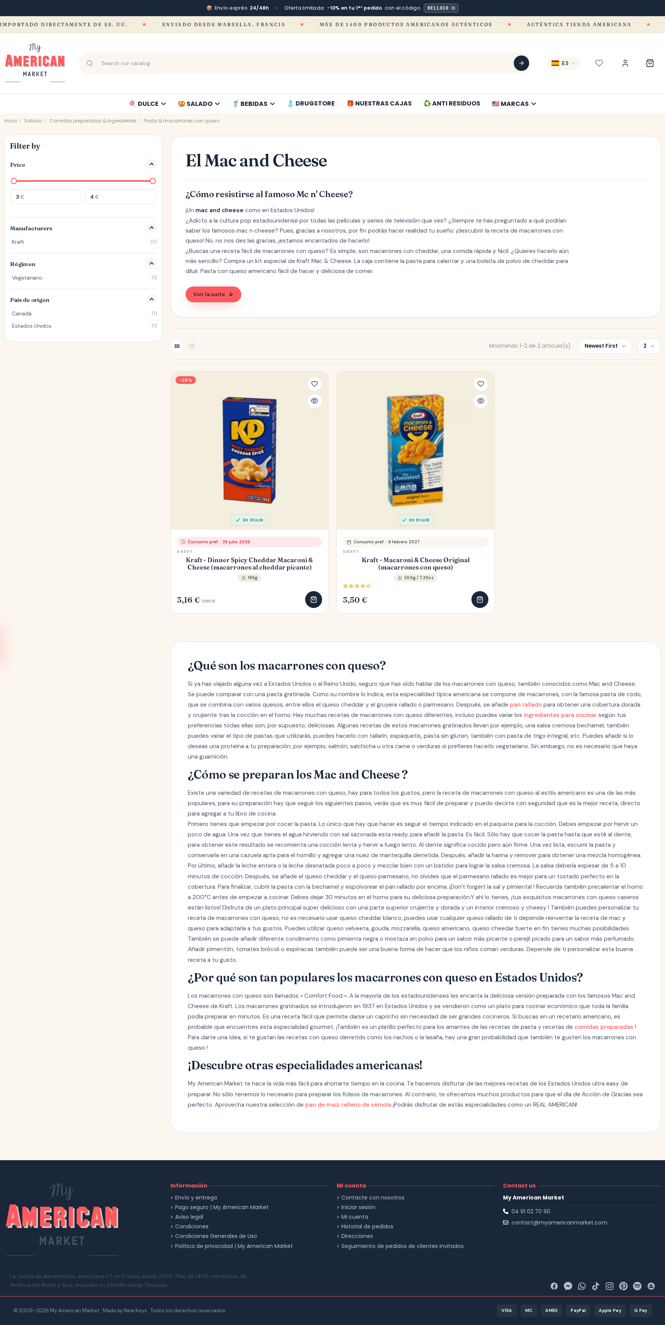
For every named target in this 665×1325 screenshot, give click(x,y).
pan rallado (526, 705)
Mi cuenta (354, 1217)
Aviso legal (189, 1217)
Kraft (185, 551)
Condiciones (192, 1226)
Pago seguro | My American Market (222, 1207)
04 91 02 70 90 (530, 1211)
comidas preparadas (604, 1027)
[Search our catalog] (521, 63)
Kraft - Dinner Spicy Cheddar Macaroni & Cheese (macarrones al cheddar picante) (249, 563)
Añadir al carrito (313, 599)
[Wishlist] (599, 63)
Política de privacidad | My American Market (234, 1246)
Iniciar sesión (358, 1207)
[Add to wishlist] (315, 384)
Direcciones (357, 1236)
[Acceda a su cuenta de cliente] (625, 63)
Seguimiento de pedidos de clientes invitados (402, 1246)
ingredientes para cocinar (560, 715)
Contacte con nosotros (372, 1197)
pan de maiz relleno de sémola (348, 1105)
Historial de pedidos (367, 1226)
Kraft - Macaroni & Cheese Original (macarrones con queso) (416, 563)
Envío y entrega (196, 1197)
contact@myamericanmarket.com (559, 1222)
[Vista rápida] (315, 401)
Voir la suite (209, 294)
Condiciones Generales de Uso (216, 1236)
